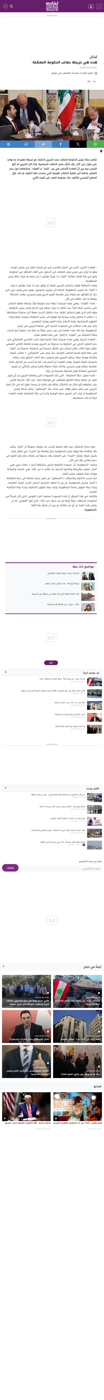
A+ (89, 81)
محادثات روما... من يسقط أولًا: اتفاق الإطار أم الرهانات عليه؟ (62, 678)
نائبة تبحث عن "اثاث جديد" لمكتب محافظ (70, 702)
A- (94, 81)
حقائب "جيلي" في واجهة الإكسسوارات (63, 604)
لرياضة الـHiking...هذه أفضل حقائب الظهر (62, 583)
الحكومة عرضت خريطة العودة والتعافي (63, 573)
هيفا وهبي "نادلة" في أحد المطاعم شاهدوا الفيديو (77, 1123)
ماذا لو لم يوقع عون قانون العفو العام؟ (70, 726)
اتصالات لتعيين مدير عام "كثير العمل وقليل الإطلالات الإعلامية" (28, 1072)
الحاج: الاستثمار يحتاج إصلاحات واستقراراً (70, 714)
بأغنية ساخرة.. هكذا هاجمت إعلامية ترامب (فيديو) (28, 1123)
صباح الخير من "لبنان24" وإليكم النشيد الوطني (68, 818)
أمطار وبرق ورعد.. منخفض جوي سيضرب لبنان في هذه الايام (62, 806)
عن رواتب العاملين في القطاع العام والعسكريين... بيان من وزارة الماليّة (58, 794)
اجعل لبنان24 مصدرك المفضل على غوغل (72, 73)
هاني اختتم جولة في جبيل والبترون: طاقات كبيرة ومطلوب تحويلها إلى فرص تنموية (53, 690)
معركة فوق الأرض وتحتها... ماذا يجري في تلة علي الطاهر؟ (62, 842)
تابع (51, 663)
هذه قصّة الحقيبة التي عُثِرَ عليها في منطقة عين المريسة (55, 594)
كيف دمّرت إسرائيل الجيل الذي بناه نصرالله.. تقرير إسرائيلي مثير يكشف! (58, 830)
